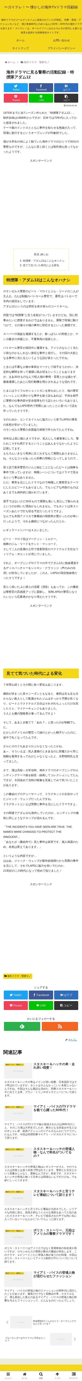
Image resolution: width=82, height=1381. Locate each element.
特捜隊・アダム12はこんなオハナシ (43, 260)
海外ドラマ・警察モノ (19, 976)
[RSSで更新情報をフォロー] (60, 1026)
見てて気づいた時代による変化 (41, 265)
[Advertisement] (41, 204)
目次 (36, 254)
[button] (74, 738)
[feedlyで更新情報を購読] (22, 1026)
